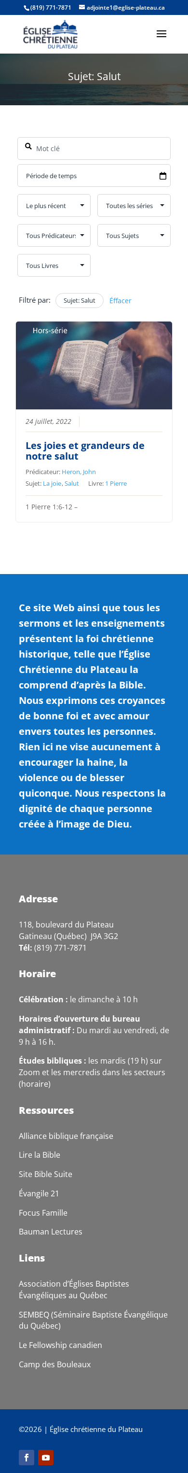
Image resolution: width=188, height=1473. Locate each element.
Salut (72, 483)
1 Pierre (116, 483)
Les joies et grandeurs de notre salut (85, 451)
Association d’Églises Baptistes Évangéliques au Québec (74, 1289)
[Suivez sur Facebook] (26, 1457)
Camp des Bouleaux (55, 1364)
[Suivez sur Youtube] (46, 1457)
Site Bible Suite (45, 1174)
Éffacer (120, 300)
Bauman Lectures (50, 1231)
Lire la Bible (39, 1155)
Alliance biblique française (66, 1136)
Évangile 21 (39, 1193)
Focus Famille (43, 1212)
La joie (52, 483)
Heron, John (79, 471)
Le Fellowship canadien (60, 1345)
